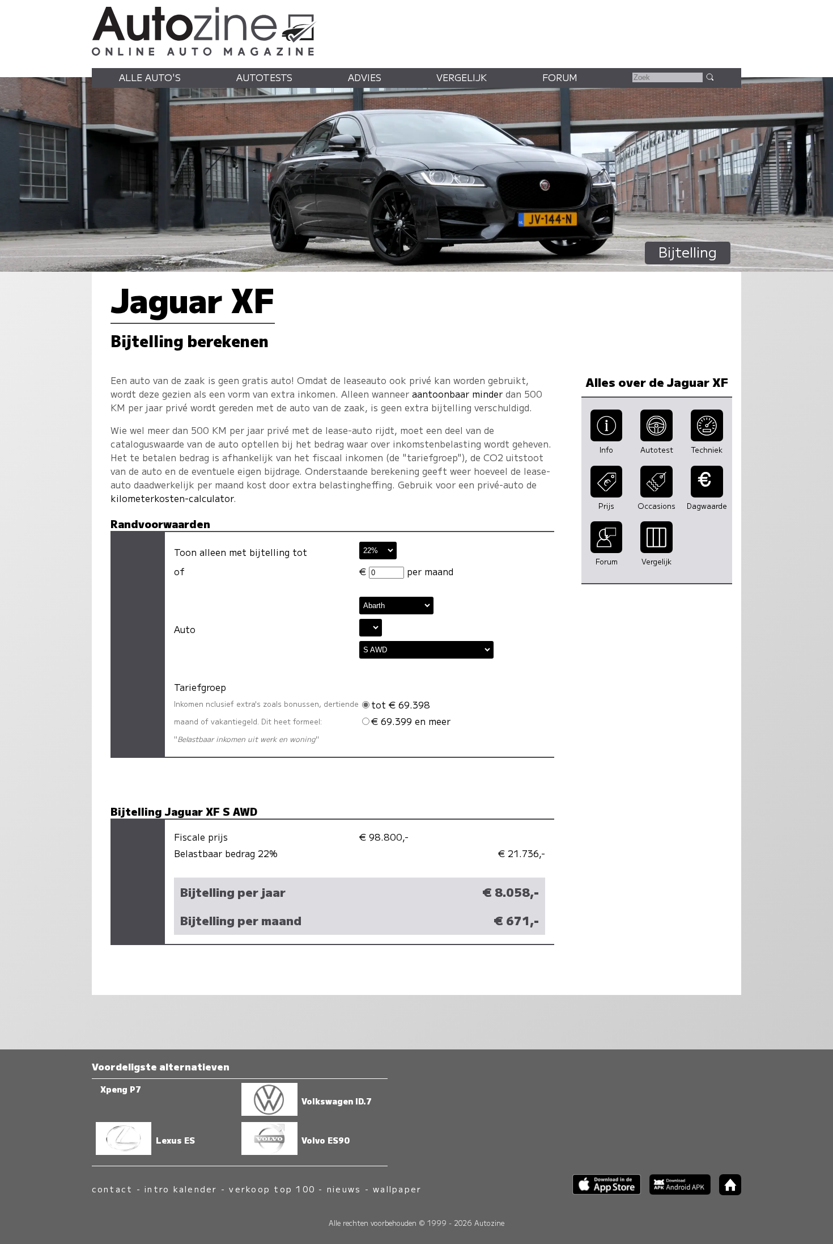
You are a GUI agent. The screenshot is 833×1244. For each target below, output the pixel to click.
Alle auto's (150, 77)
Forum (559, 77)
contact (112, 1189)
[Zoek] (709, 77)
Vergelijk (461, 77)
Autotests (264, 77)
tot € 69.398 (400, 704)
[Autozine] (416, 29)
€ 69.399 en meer (410, 721)
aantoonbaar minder (457, 393)
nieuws (344, 1189)
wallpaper (397, 1189)
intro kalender (180, 1189)
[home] (726, 1191)
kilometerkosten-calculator (171, 498)
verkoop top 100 (272, 1189)
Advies (364, 77)
